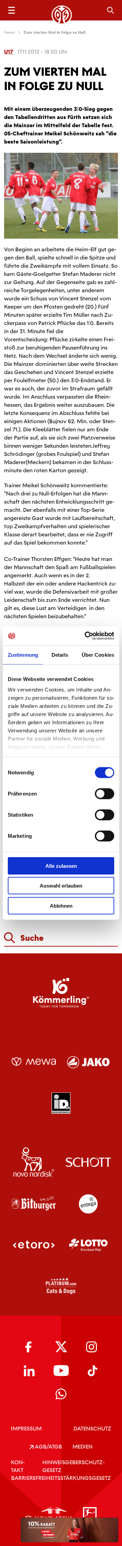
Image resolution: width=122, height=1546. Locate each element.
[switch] (104, 793)
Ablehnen (61, 905)
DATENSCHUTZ (92, 1428)
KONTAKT (18, 1466)
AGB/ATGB (48, 1446)
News (9, 32)
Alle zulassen (61, 865)
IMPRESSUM (26, 1428)
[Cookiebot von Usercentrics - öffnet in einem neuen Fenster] (86, 635)
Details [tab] (60, 654)
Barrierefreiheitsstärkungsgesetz (61, 1478)
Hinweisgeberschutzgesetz (73, 1466)
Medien (83, 1446)
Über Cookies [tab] (98, 654)
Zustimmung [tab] (23, 654)
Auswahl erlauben (61, 886)
